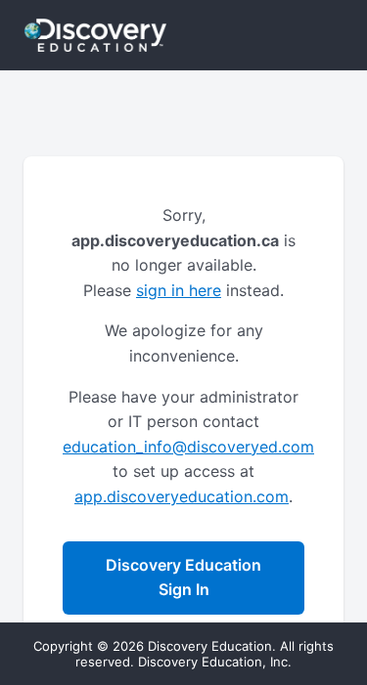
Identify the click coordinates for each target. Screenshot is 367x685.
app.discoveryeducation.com (181, 496)
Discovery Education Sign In (183, 577)
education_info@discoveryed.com (188, 446)
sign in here (178, 290)
